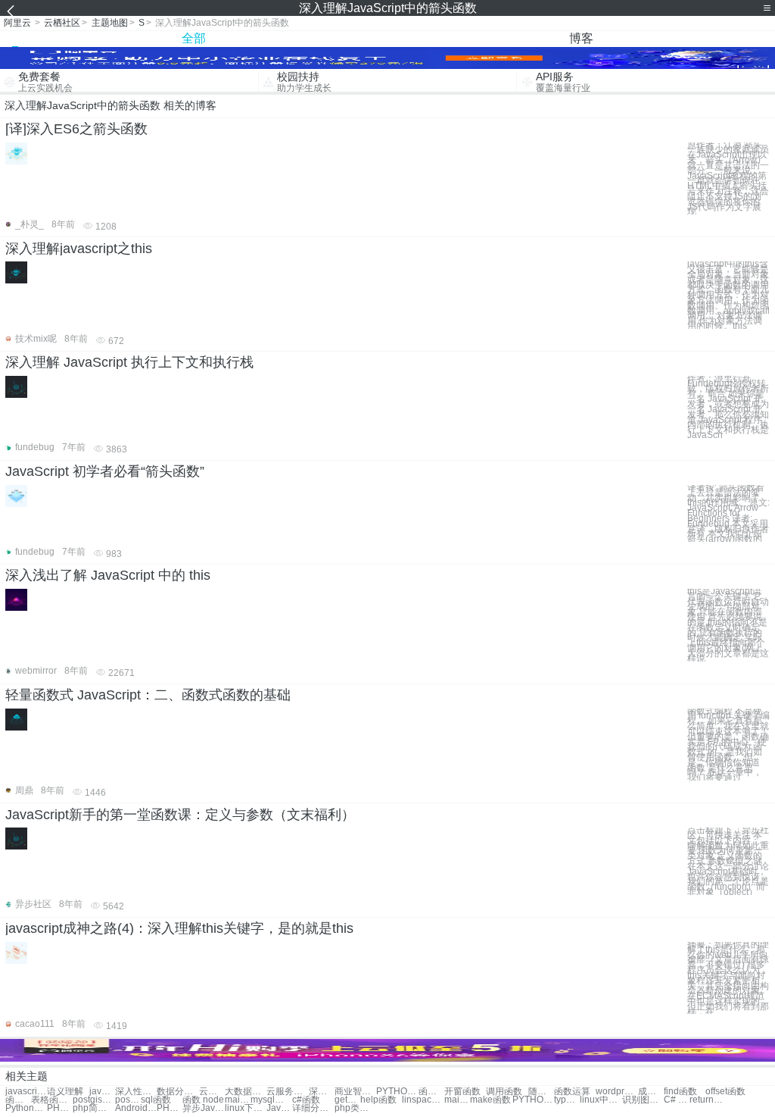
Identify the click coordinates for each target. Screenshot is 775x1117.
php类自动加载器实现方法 (355, 1108)
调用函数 (504, 1091)
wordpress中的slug (616, 1091)
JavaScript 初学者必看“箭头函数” (104, 471)
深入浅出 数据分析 (322, 1091)
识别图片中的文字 (643, 1100)
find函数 (680, 1091)
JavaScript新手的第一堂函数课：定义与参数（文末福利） (180, 814)
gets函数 (347, 1100)
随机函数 (541, 1091)
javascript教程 (26, 1091)
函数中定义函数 (431, 1091)
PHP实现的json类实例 (169, 1108)
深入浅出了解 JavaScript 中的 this (107, 575)
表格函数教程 (52, 1100)
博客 (581, 38)
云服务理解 (212, 1091)
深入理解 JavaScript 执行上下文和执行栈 (129, 362)
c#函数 (306, 1100)
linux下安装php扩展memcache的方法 (245, 1108)
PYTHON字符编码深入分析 (397, 1091)
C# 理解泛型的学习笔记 (676, 1100)
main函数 (457, 1100)
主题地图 (110, 22)
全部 (194, 38)
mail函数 (238, 1100)
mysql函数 (271, 1100)
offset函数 (725, 1091)
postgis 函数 (128, 1100)
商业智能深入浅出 (355, 1091)
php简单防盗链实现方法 (93, 1108)
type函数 (567, 1100)
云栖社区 (62, 22)
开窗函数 (462, 1091)
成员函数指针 (651, 1091)
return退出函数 (710, 1100)
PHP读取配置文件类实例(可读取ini (60, 1108)
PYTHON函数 (533, 1100)
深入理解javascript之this (78, 248)
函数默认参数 (18, 1100)
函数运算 (572, 1091)
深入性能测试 (136, 1091)
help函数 (378, 1100)
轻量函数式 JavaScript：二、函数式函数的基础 (148, 694)
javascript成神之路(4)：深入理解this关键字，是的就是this (179, 928)
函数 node (203, 1100)
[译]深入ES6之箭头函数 (76, 128)
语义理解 (65, 1091)
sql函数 (156, 1100)
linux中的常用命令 (600, 1100)
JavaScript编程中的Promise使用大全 (279, 1108)
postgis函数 (93, 1100)
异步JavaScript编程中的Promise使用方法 (203, 1108)
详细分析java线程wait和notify (313, 1108)
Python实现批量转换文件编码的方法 (26, 1108)
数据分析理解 (177, 1091)
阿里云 (17, 22)
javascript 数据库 (102, 1091)
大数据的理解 (245, 1091)
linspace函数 (423, 1100)
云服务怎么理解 (287, 1091)
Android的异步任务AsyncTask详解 (136, 1108)
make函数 (490, 1100)
